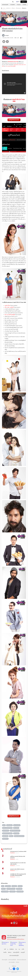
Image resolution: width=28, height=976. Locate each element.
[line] (10, 968)
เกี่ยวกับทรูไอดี (4, 959)
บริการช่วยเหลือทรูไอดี (14, 955)
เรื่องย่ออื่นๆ (5, 899)
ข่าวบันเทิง (12, 4)
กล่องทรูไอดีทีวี (16, 952)
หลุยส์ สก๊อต (16, 64)
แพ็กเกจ (9, 952)
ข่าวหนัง (24, 4)
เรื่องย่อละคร (18, 8)
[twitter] (17, 968)
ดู (7, 949)
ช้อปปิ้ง (5, 952)
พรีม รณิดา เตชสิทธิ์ (9, 307)
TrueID (3, 1)
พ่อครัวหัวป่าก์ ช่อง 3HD (13, 61)
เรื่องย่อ (13, 8)
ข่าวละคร (19, 4)
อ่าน (4, 8)
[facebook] (14, 968)
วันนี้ (5, 949)
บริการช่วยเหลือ (12, 962)
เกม (19, 949)
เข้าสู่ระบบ (24, 1)
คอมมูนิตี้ (23, 952)
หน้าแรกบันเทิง (5, 4)
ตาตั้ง (23, 949)
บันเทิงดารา (8, 8)
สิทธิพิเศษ (12, 949)
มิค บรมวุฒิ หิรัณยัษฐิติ (10, 66)
